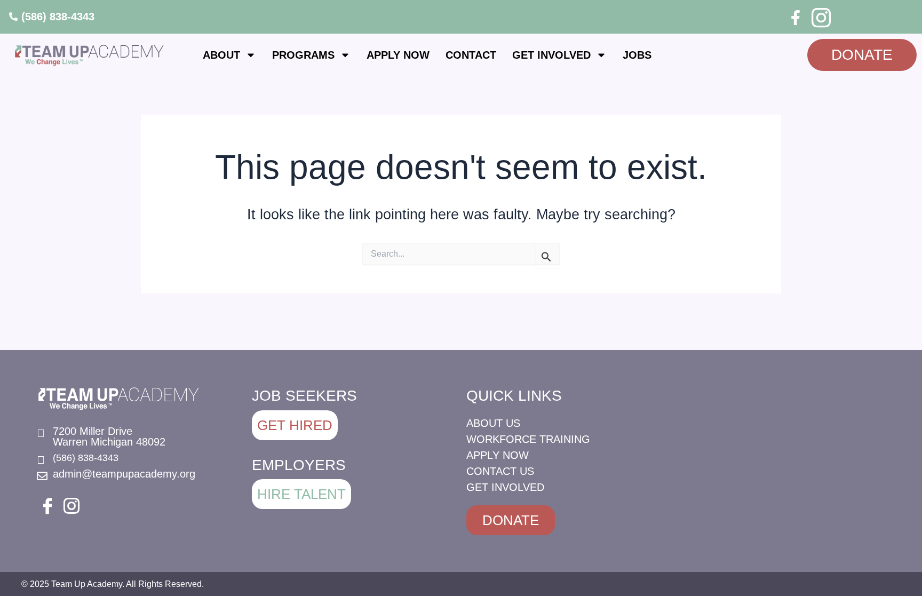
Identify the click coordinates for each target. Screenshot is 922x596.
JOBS (637, 55)
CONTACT (471, 55)
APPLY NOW (398, 55)
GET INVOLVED (551, 55)
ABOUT (221, 55)
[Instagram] (820, 16)
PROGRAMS (303, 55)
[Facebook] (796, 18)
